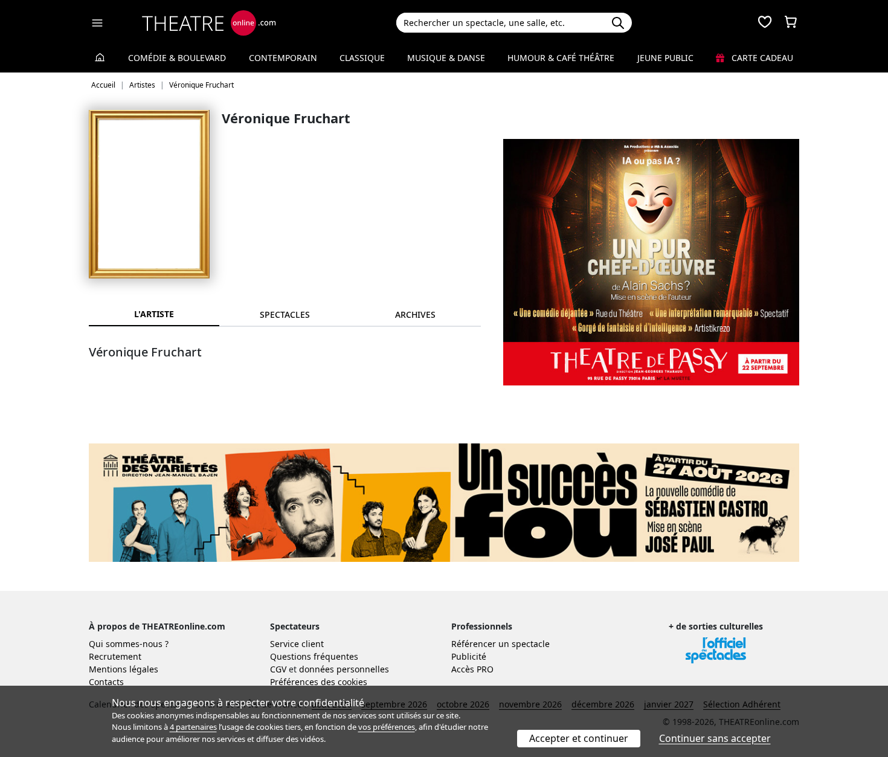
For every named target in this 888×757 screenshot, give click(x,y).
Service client (297, 643)
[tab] (284, 314)
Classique (362, 57)
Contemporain (283, 57)
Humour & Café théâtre (560, 57)
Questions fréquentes (314, 656)
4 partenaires (193, 726)
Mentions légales (123, 669)
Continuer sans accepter (715, 738)
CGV (278, 669)
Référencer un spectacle (500, 643)
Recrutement (115, 656)
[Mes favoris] (764, 23)
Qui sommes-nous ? (129, 643)
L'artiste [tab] (154, 314)
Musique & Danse (446, 57)
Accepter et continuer (578, 738)
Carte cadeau (761, 57)
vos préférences (386, 726)
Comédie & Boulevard (177, 57)
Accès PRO (472, 669)
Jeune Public (665, 57)
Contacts (106, 682)
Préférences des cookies (318, 682)
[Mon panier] (791, 23)
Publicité (468, 656)
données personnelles (344, 669)
